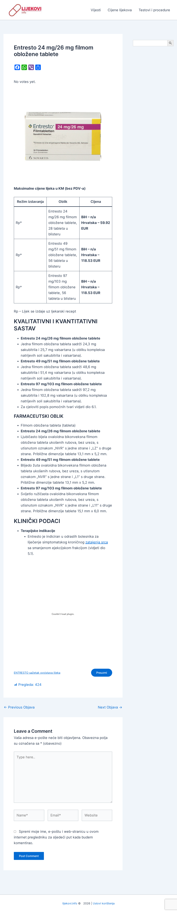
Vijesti (96, 10)
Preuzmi (101, 672)
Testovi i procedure (154, 10)
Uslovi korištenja (104, 903)
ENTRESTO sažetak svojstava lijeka (37, 672)
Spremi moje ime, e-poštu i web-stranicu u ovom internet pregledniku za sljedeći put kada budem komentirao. (56, 837)
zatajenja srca (96, 542)
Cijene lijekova (120, 10)
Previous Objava (19, 707)
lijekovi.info (69, 903)
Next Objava (110, 707)
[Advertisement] (153, 104)
